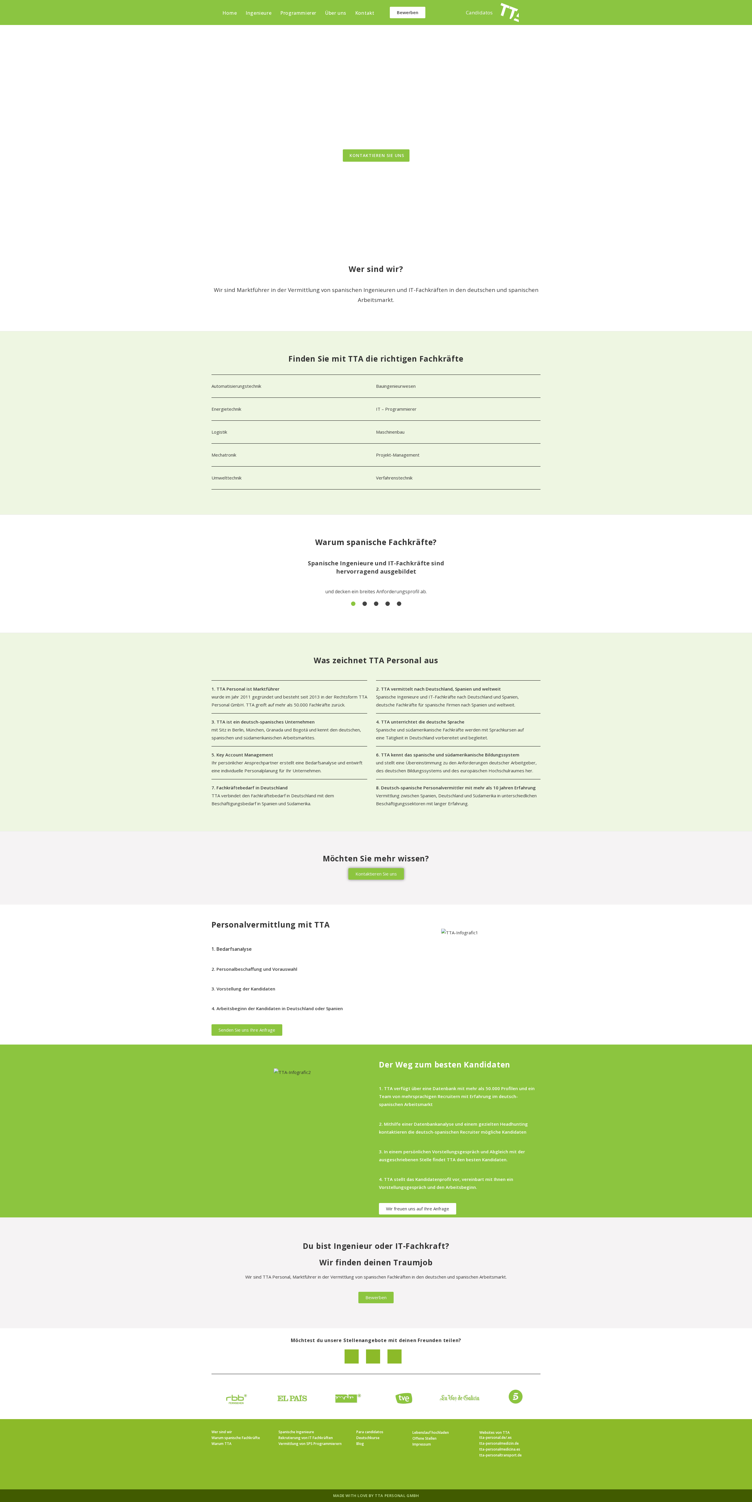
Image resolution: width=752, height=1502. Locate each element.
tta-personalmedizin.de (499, 1443)
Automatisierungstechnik (236, 386)
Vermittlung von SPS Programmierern (310, 1443)
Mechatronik (224, 455)
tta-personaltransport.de (500, 1455)
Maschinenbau (390, 432)
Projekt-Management (397, 455)
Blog (360, 1443)
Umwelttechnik (226, 478)
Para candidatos (369, 1431)
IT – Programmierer (396, 409)
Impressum (421, 1444)
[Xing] (397, 1475)
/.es (509, 1437)
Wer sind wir (222, 1431)
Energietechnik (227, 409)
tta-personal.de (492, 1437)
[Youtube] (411, 1475)
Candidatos (479, 12)
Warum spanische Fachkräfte (236, 1437)
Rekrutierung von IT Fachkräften (305, 1437)
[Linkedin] (352, 1356)
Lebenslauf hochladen (430, 1432)
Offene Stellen (424, 1438)
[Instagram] (369, 1475)
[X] (340, 1475)
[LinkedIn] (383, 1475)
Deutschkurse (368, 1437)
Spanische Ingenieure (296, 1431)
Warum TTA (221, 1443)
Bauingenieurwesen (396, 386)
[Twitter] (394, 1356)
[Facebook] (373, 1356)
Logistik (219, 432)
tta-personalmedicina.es (499, 1449)
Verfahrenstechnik (394, 478)
